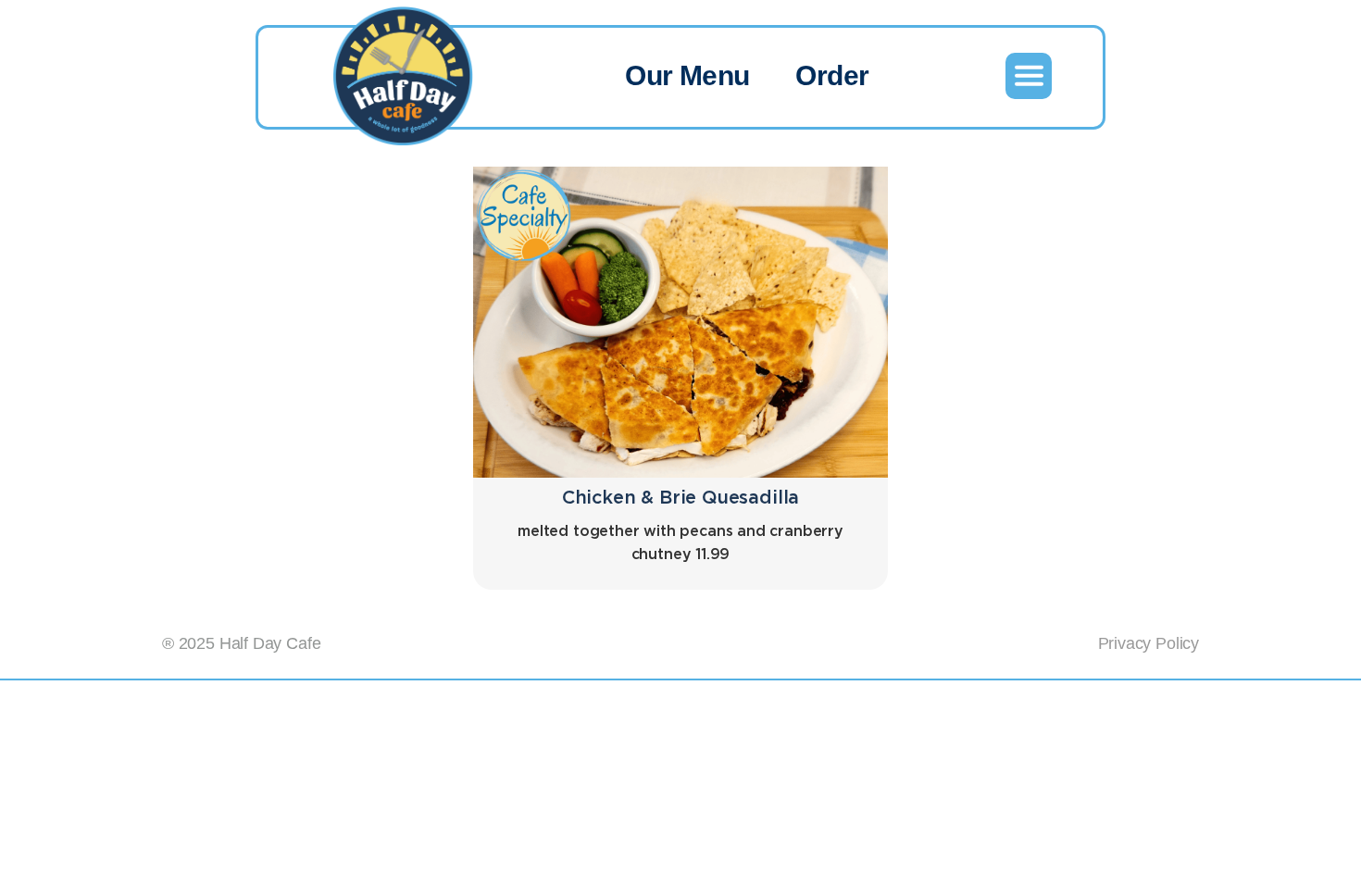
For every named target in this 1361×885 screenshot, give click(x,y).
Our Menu (687, 75)
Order (831, 75)
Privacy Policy (1148, 643)
